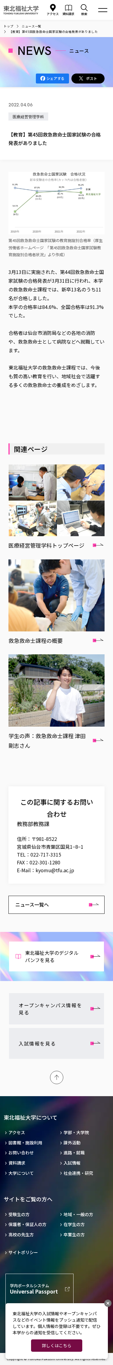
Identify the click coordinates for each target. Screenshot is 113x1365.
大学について (21, 1173)
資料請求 (16, 1163)
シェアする (55, 78)
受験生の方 (19, 1214)
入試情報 (72, 1163)
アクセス (53, 13)
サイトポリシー (23, 1252)
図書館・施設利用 (25, 1143)
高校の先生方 (21, 1235)
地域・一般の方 (78, 1214)
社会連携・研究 (78, 1173)
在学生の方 (74, 1224)
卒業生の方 (74, 1235)
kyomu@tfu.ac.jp (55, 870)
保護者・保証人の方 (27, 1224)
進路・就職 (74, 1153)
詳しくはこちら (56, 1345)
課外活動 (72, 1143)
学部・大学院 (76, 1132)
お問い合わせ (21, 1153)
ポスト (91, 78)
